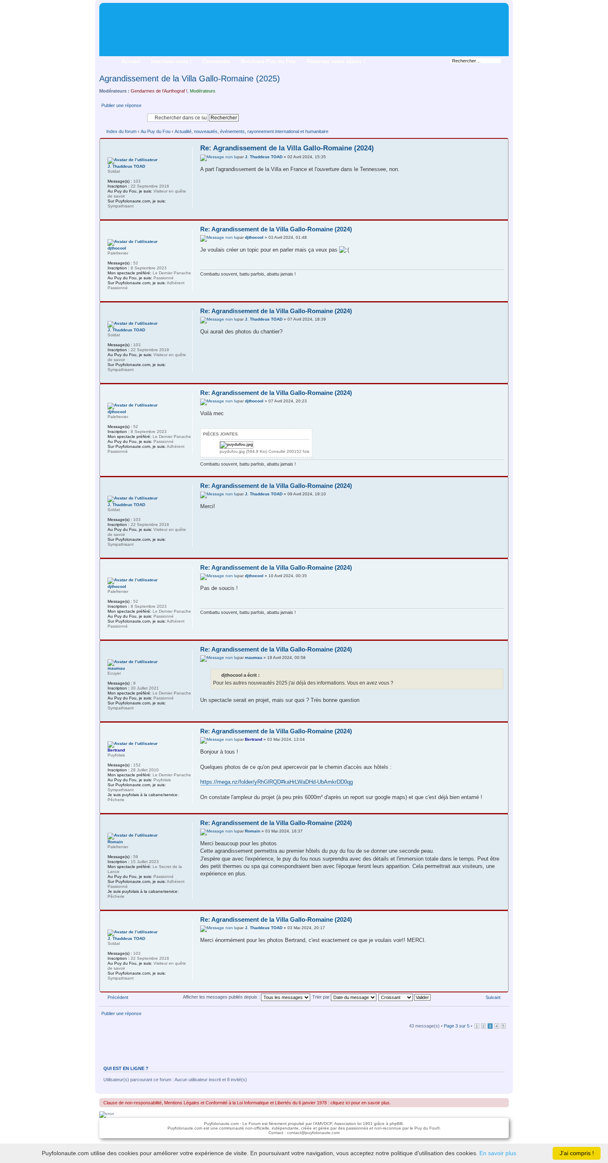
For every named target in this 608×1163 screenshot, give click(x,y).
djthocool (254, 237)
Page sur (456, 1025)
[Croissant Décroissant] (404, 996)
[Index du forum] (106, 8)
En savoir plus (497, 1153)
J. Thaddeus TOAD (263, 157)
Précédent (118, 997)
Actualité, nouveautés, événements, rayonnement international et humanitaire (251, 131)
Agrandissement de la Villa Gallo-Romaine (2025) (189, 78)
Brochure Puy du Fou (268, 61)
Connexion (216, 61)
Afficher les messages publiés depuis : (222, 996)
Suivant (493, 997)
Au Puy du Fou (155, 131)
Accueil (130, 61)
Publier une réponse (121, 105)
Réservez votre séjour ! (335, 61)
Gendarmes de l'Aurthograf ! (159, 90)
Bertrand (253, 739)
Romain (252, 831)
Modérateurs (202, 90)
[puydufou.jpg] (236, 445)
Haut (501, 213)
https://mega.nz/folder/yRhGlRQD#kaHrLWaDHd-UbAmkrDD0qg (276, 782)
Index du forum (121, 131)
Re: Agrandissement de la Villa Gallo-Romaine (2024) (287, 148)
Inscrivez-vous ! (171, 61)
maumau (253, 657)
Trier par (321, 996)
